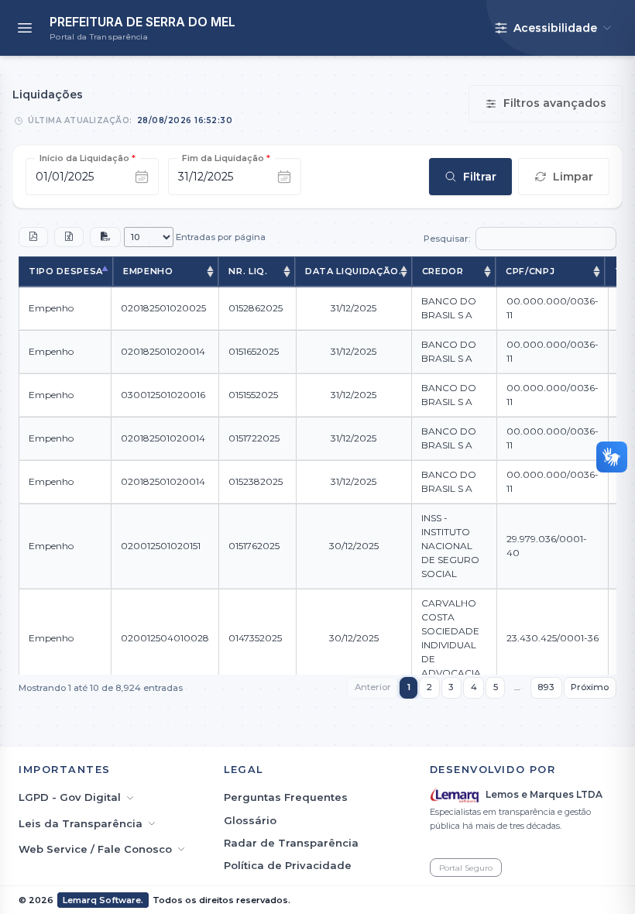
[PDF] (33, 237)
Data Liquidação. (353, 271)
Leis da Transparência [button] (80, 823)
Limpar (573, 177)
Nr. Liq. (247, 271)
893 (545, 687)
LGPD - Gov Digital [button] (70, 797)
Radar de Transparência (291, 843)
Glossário (250, 820)
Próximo (590, 687)
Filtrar (479, 177)
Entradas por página (219, 237)
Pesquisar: (447, 238)
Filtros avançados (554, 103)
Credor (443, 271)
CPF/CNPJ (530, 271)
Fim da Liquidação (226, 158)
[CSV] (105, 237)
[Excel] (69, 237)
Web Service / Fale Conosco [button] (95, 849)
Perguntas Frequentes (286, 797)
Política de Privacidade (288, 865)
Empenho (148, 271)
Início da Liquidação (87, 158)
